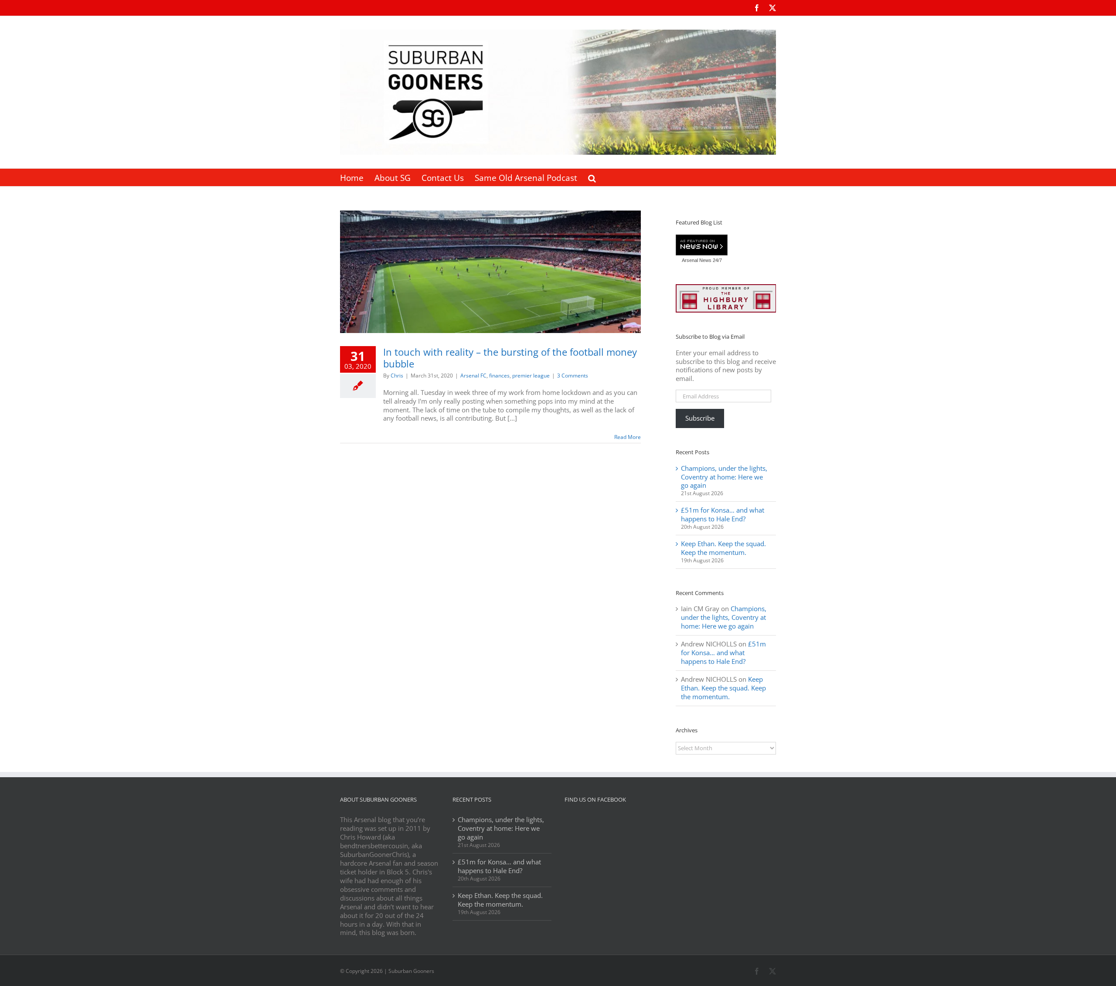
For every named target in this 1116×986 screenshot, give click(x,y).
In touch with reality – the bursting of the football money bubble (510, 357)
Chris (397, 375)
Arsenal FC (473, 375)
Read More (627, 437)
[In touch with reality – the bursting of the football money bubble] (490, 272)
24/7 (716, 260)
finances (499, 375)
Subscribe (700, 418)
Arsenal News (696, 260)
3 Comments (572, 375)
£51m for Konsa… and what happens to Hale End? (722, 514)
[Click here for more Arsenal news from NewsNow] (702, 245)
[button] (592, 177)
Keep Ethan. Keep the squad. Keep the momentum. (723, 548)
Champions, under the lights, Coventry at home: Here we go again (724, 477)
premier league (531, 375)
